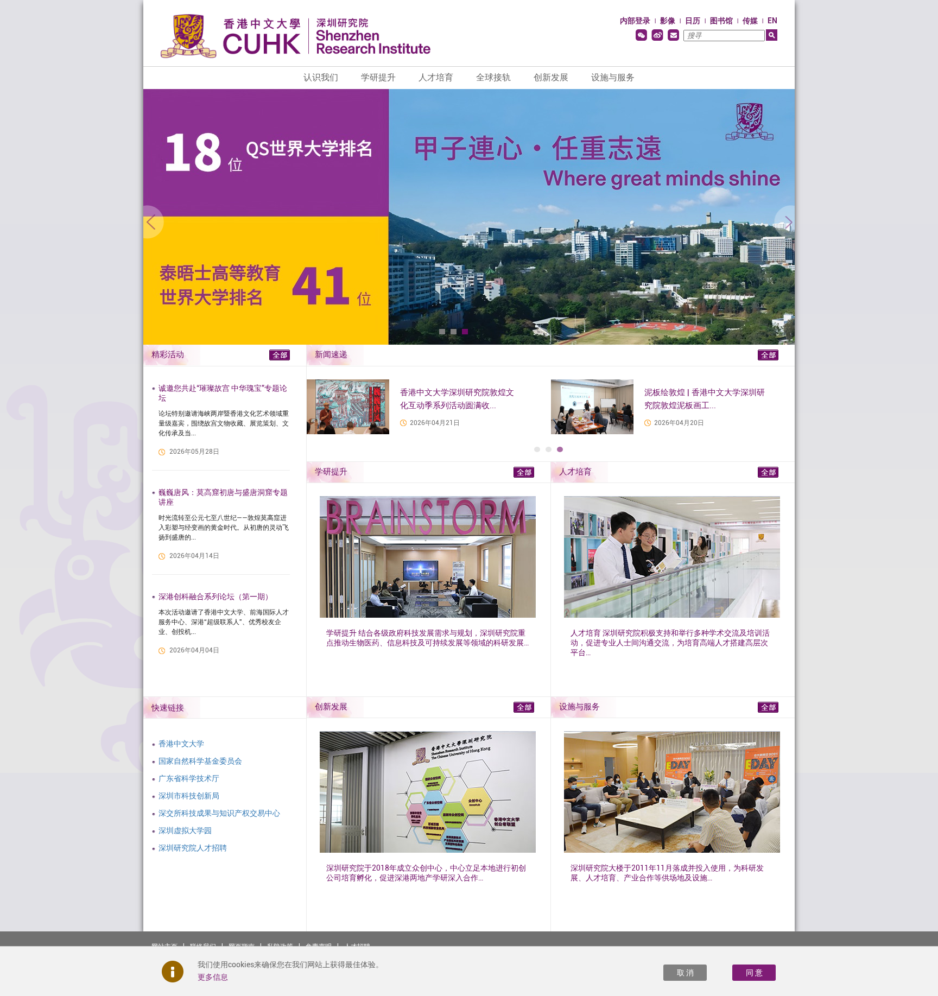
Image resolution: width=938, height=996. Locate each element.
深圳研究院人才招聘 (193, 847)
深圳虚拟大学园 (185, 830)
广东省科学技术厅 (189, 778)
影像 (667, 20)
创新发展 (551, 77)
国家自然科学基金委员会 (200, 761)
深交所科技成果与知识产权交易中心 (219, 813)
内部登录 (635, 20)
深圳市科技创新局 (189, 795)
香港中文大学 (181, 743)
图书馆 (721, 20)
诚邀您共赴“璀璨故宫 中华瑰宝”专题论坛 (223, 393)
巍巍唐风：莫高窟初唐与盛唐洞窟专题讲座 (223, 497)
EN (772, 20)
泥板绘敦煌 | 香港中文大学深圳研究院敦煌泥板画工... (704, 399)
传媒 (750, 20)
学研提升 (378, 77)
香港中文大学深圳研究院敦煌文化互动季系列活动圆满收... (457, 399)
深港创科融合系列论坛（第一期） (215, 596)
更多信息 (213, 977)
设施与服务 (613, 77)
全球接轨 (493, 77)
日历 (692, 20)
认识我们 (320, 77)
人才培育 (436, 77)
